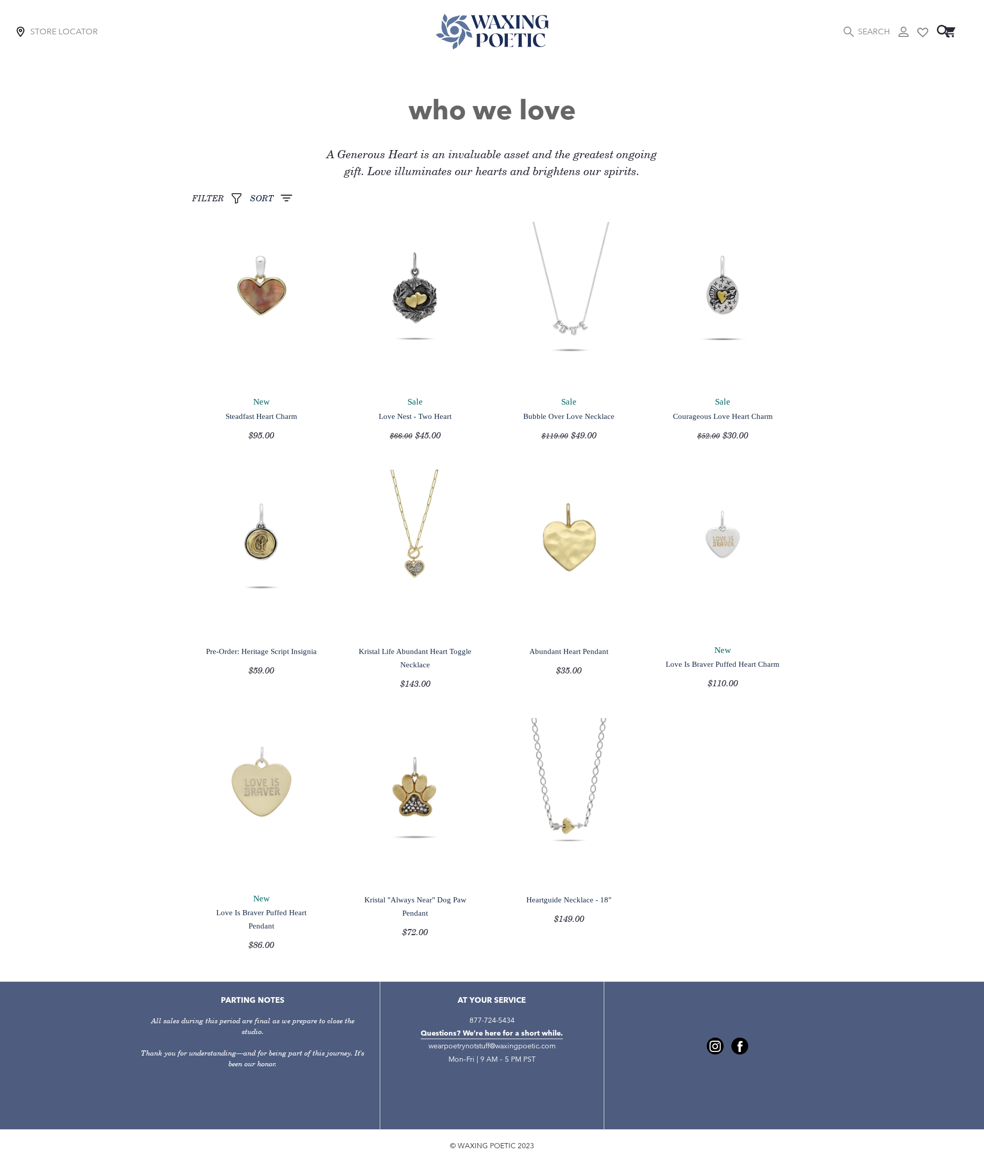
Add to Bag (378, 372)
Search (874, 31)
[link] (715, 1046)
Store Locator (64, 31)
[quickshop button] (292, 372)
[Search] (943, 31)
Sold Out (219, 372)
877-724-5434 (492, 1020)
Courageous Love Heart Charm (723, 416)
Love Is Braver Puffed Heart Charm (723, 664)
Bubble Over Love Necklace (568, 416)
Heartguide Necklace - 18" (568, 899)
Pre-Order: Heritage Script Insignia (261, 651)
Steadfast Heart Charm (261, 416)
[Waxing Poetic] (492, 31)
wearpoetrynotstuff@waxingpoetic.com (492, 1046)
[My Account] (903, 32)
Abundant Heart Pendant (568, 651)
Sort (262, 198)
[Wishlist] (922, 31)
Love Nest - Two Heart (415, 416)
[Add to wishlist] (314, 372)
